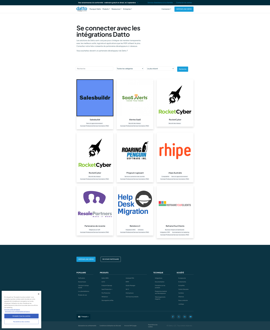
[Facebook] (173, 317)
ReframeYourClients (175, 226)
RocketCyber (175, 119)
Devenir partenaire (110, 259)
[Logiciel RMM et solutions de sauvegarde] (81, 9)
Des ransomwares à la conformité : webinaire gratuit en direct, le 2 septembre (107, 3)
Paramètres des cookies (152, 325)
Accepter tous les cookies (21, 316)
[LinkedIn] (185, 317)
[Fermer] (38, 294)
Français (84, 317)
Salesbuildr (95, 119)
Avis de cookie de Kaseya (12, 309)
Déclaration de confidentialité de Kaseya (17, 311)
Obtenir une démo (184, 9)
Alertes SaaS (135, 119)
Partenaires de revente (95, 226)
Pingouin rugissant (135, 173)
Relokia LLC (135, 226)
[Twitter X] (179, 317)
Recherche (182, 69)
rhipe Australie (175, 173)
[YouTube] (191, 317)
